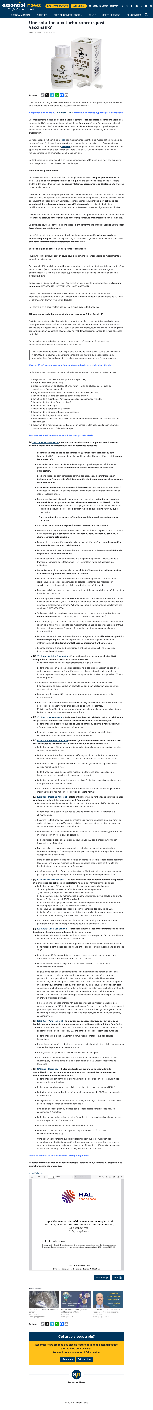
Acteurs (42, 15)
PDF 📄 (118, 1277)
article (49, 113)
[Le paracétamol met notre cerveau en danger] (44, 1299)
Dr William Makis (64, 113)
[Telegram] (122, 6)
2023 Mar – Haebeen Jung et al (52, 740)
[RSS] (151, 6)
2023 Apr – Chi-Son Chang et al (52, 656)
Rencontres (134, 15)
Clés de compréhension (68, 15)
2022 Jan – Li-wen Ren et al (50, 879)
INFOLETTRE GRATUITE (57, 6)
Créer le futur (111, 15)
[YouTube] (137, 6)
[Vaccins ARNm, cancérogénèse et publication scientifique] (76, 1299)
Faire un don (84, 1359)
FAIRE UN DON (78, 6)
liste (63, 140)
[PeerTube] (132, 6)
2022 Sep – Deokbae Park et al (52, 797)
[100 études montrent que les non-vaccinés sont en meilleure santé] (108, 1299)
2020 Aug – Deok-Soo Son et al (51, 929)
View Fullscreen (36, 1173)
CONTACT (114, 6)
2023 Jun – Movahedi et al (45, 442)
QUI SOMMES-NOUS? (98, 6)
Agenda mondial (20, 15)
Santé (92, 15)
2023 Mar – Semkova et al (50, 717)
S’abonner (68, 1359)
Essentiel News (35, 32)
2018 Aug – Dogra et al (48, 1069)
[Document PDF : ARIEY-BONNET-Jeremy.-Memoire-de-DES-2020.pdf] (76, 1223)
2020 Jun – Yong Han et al (50, 1021)
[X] (127, 6)
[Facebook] (146, 6)
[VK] (141, 6)
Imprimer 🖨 (102, 1277)
